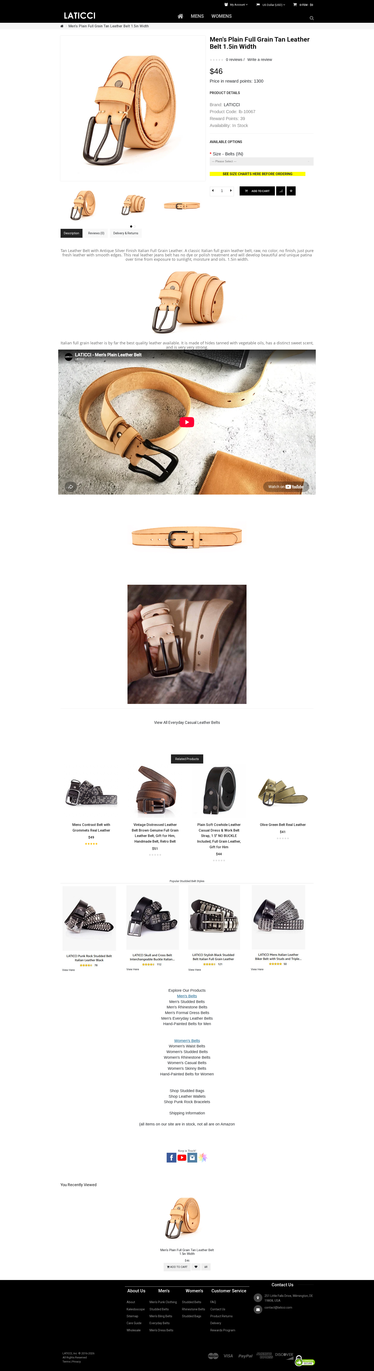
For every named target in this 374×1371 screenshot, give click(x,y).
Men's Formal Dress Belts (187, 1013)
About (131, 1302)
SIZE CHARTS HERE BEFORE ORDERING (267, 174)
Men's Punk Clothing (163, 1302)
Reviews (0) (96, 233)
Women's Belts (187, 1041)
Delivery (215, 1323)
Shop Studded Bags (187, 1091)
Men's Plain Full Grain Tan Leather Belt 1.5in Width (108, 26)
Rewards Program (222, 1330)
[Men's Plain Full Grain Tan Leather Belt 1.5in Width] (83, 187)
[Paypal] (245, 1353)
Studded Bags (191, 1316)
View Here (68, 970)
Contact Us (217, 1309)
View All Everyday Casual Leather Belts (187, 722)
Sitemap (132, 1316)
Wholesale (134, 1330)
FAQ (213, 1302)
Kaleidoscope (136, 1309)
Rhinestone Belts (193, 1309)
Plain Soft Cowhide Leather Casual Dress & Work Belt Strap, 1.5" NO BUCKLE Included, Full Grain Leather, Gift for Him (219, 836)
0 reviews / (235, 59)
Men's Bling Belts (161, 1316)
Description (71, 233)
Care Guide (134, 1323)
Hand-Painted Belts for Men (187, 1024)
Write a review (259, 59)
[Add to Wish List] (280, 190)
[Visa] (228, 1353)
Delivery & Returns (125, 233)
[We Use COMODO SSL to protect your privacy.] (305, 1353)
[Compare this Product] (291, 190)
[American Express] (265, 1353)
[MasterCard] (213, 1353)
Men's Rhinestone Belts (187, 1007)
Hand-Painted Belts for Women (187, 1074)
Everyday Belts (160, 1323)
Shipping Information (187, 1113)
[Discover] (284, 1353)
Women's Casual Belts (187, 1063)
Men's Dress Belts (161, 1330)
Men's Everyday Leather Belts (187, 1018)
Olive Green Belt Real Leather (283, 825)
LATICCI (232, 104)
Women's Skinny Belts (187, 1068)
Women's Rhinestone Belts (187, 1057)
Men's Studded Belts (187, 1002)
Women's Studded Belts (187, 1052)
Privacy (76, 1361)
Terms (66, 1361)
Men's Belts (187, 996)
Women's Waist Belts (187, 1046)
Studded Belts (159, 1309)
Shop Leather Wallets (187, 1096)
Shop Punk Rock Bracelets (187, 1102)
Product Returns (221, 1316)
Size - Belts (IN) (228, 153)
